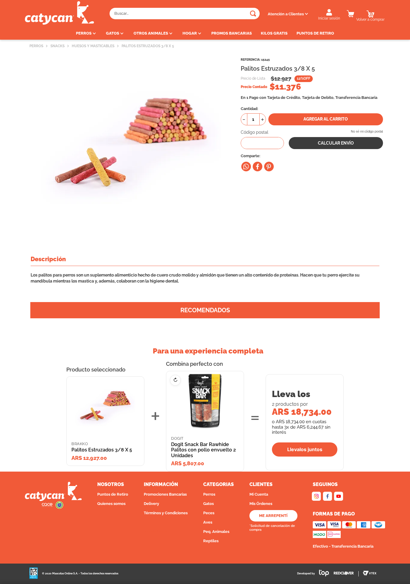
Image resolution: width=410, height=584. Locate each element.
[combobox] (185, 13)
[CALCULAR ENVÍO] (336, 143)
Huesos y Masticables (93, 46)
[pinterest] (269, 166)
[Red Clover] (346, 573)
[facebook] (257, 166)
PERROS (36, 46)
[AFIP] (33, 573)
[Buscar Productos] (253, 13)
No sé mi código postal (367, 131)
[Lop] (322, 574)
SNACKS (57, 46)
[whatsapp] (246, 166)
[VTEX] (370, 574)
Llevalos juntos (304, 449)
